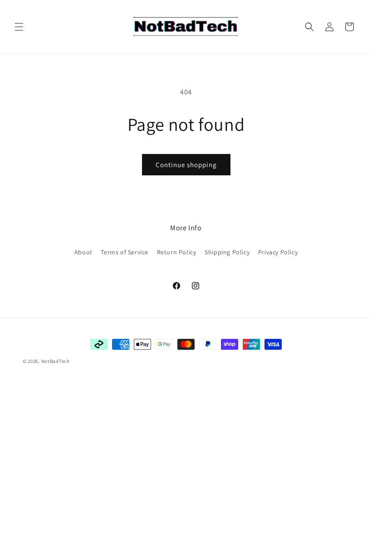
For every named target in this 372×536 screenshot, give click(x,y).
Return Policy (176, 252)
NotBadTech (55, 361)
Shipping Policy (227, 252)
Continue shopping (186, 164)
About (83, 252)
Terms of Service (124, 252)
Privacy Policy (278, 252)
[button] (19, 27)
